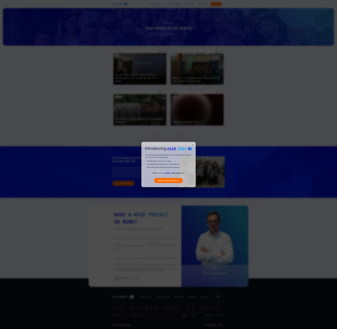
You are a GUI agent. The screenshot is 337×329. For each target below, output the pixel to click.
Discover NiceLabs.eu (167, 180)
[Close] (193, 144)
